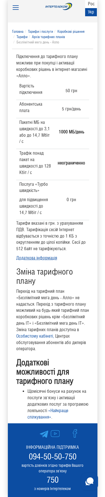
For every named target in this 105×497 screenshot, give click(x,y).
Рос (91, 3)
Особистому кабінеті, (35, 336)
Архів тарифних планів (48, 37)
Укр (91, 12)
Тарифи (22, 37)
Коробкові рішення (71, 31)
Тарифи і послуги (40, 31)
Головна (18, 31)
